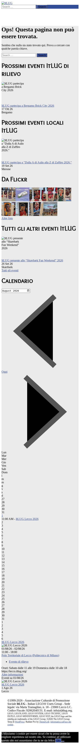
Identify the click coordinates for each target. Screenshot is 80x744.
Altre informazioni (12, 674)
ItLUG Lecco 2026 (27, 518)
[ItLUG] (6, 3)
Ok (58, 740)
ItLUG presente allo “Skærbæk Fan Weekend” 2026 (32, 260)
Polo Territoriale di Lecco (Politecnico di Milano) (30, 655)
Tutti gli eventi (9, 270)
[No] (62, 741)
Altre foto (7, 218)
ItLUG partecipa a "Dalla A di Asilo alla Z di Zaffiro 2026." (36, 162)
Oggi (4, 371)
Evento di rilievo (18, 661)
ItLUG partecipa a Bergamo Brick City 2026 (27, 105)
